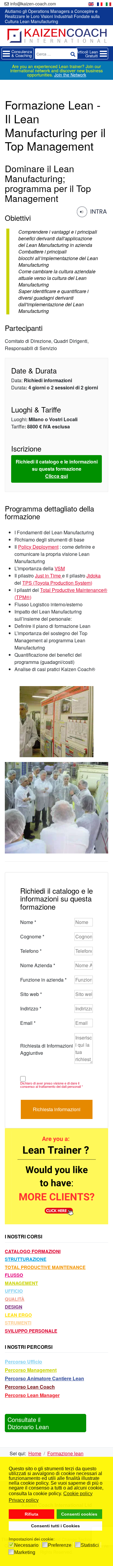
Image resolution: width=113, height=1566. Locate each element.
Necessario (26, 1545)
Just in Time (48, 575)
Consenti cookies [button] (79, 1514)
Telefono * (31, 950)
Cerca (72, 54)
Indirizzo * (30, 1008)
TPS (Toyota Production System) (57, 582)
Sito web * (31, 994)
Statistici (90, 1545)
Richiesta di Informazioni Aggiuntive (46, 1049)
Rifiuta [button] (31, 1514)
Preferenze (59, 1545)
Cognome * (32, 936)
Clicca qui (56, 475)
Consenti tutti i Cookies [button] (55, 1525)
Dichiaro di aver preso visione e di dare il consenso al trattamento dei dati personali (51, 1085)
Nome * (28, 922)
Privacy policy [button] (24, 1500)
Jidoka (93, 575)
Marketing (24, 1552)
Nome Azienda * (37, 965)
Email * (28, 1022)
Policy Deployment (38, 546)
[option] (91, 3)
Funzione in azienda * (43, 979)
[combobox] (56, 53)
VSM (60, 568)
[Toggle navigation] (18, 53)
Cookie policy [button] (78, 1493)
